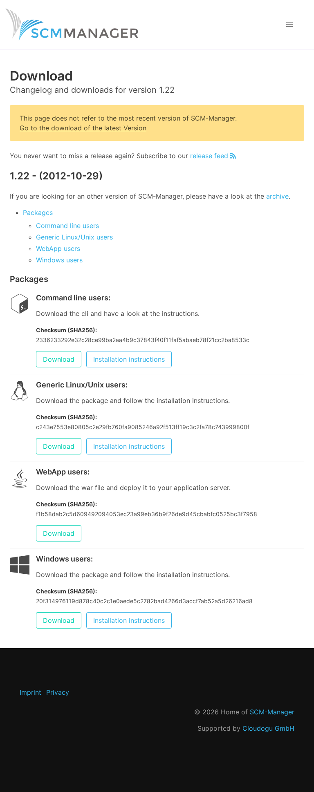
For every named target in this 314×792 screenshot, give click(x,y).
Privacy (57, 692)
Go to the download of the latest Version (83, 128)
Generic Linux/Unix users (74, 237)
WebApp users (58, 248)
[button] (289, 24)
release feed (210, 156)
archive (277, 196)
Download (58, 359)
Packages (38, 212)
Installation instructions (129, 359)
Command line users (67, 225)
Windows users (59, 260)
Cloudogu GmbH (268, 728)
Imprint (30, 692)
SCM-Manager (272, 712)
